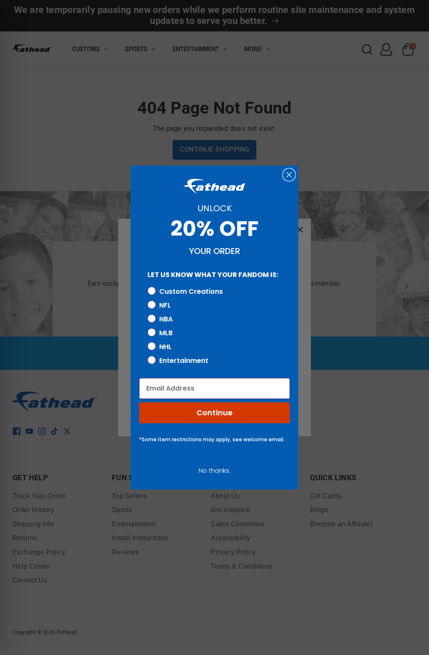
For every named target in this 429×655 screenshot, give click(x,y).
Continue (214, 412)
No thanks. (214, 470)
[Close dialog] (289, 175)
